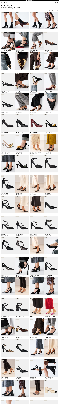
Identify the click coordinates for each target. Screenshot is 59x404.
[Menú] (2, 3)
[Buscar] (54, 3)
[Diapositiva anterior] (2, 20)
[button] (53, 10)
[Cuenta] (55, 3)
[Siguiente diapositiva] (13, 20)
